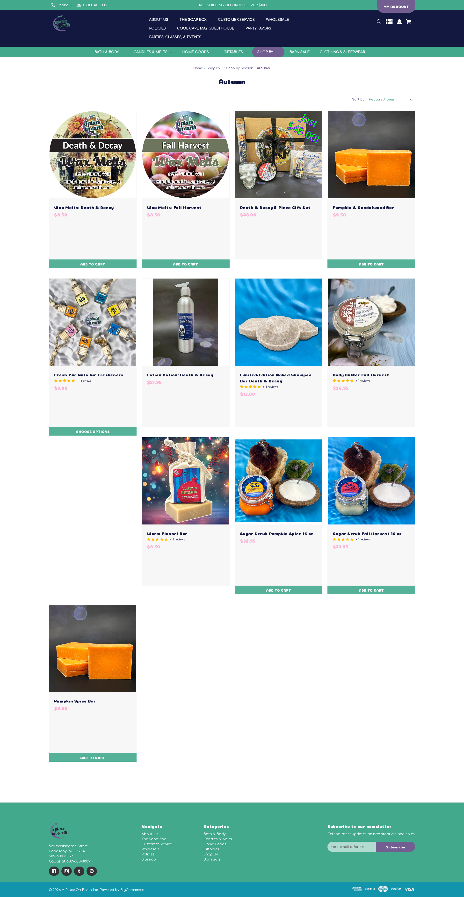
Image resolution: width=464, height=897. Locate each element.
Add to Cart (92, 264)
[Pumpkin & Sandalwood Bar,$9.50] (371, 154)
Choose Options (93, 431)
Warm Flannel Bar (167, 533)
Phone (62, 5)
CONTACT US (95, 5)
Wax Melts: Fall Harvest (174, 207)
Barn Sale (211, 859)
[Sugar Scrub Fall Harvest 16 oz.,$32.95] (371, 480)
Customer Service (157, 844)
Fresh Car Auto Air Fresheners (88, 374)
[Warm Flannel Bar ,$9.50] (185, 480)
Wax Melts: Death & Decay (84, 207)
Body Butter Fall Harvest (361, 374)
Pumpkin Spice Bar (75, 700)
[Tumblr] (79, 871)
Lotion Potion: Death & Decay (180, 374)
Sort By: (358, 99)
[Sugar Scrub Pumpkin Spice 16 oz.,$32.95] (278, 480)
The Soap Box (154, 839)
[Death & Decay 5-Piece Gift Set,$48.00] (278, 154)
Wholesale (151, 849)
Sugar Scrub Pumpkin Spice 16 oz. (277, 533)
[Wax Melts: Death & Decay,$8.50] (92, 154)
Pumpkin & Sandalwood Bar (363, 207)
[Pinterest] (91, 871)
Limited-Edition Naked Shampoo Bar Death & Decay (276, 377)
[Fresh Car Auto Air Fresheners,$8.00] (92, 322)
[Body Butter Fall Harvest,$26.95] (371, 322)
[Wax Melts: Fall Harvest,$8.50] (185, 154)
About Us (150, 834)
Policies (148, 854)
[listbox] (391, 99)
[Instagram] (66, 871)
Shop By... (211, 854)
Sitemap (149, 859)
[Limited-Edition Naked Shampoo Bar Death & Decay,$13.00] (278, 322)
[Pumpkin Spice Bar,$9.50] (92, 648)
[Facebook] (54, 871)
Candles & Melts (217, 839)
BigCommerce (132, 890)
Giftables (211, 849)
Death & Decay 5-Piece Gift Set (275, 207)
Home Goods (214, 844)
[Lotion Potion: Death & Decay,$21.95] (185, 322)
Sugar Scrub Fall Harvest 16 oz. (368, 533)
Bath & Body (214, 834)
